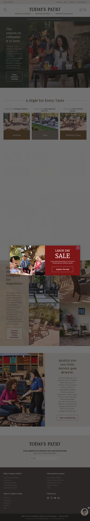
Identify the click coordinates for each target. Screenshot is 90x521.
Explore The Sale (62, 269)
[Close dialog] (77, 247)
